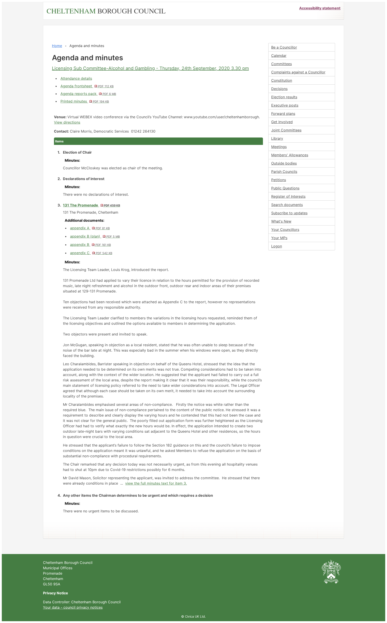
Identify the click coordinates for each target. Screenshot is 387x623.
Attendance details (76, 78)
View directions (67, 122)
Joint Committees (286, 130)
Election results (284, 97)
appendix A (90, 228)
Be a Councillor (284, 47)
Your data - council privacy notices (73, 607)
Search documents (287, 204)
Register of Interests (288, 196)
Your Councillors (285, 229)
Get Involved (282, 122)
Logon (276, 246)
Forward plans (283, 113)
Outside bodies (284, 163)
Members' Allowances (289, 155)
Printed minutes (84, 101)
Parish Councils (284, 171)
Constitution (281, 80)
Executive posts (284, 105)
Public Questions (285, 188)
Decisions (279, 88)
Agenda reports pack (88, 93)
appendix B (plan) (95, 236)
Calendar (278, 55)
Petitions (278, 180)
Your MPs (279, 238)
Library (277, 138)
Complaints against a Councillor (298, 72)
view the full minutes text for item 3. (156, 483)
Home (57, 45)
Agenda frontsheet (87, 86)
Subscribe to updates (289, 213)
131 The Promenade (91, 205)
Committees (281, 64)
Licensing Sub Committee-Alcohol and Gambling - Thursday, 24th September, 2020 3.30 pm (150, 68)
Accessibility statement (319, 8)
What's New (281, 221)
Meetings (279, 146)
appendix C (91, 253)
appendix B (90, 244)
